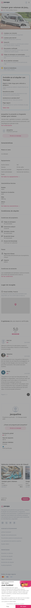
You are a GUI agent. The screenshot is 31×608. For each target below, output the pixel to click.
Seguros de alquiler (6, 559)
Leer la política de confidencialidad (9, 601)
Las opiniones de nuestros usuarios (11, 541)
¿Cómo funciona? (6, 532)
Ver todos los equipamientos (10, 176)
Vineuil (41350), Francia (11, 10)
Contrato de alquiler (7, 556)
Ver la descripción (6, 125)
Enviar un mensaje (15, 136)
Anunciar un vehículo (7, 553)
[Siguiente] (21, 472)
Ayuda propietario (6, 565)
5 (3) (4, 10)
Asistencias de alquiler (7, 562)
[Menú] (27, 2)
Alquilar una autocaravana (8, 535)
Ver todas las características (10, 206)
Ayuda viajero (5, 544)
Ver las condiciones (7, 276)
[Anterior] (3, 472)
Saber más (6, 107)
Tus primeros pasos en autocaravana (11, 538)
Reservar (25, 499)
